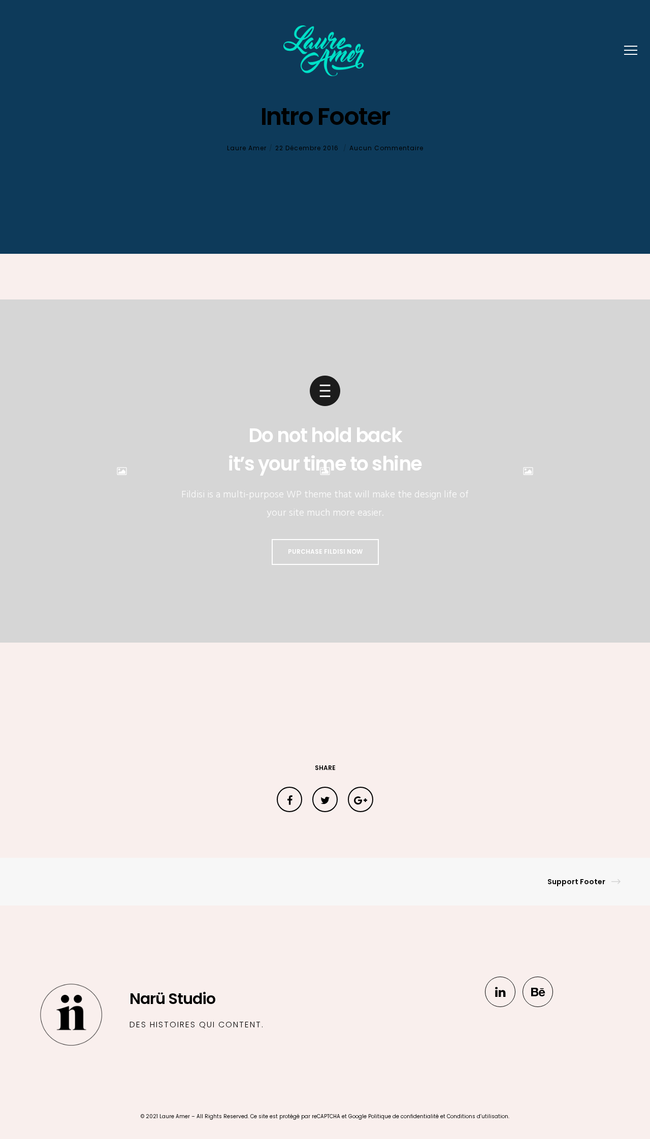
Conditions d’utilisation (477, 1116)
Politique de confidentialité (403, 1116)
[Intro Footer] (289, 799)
